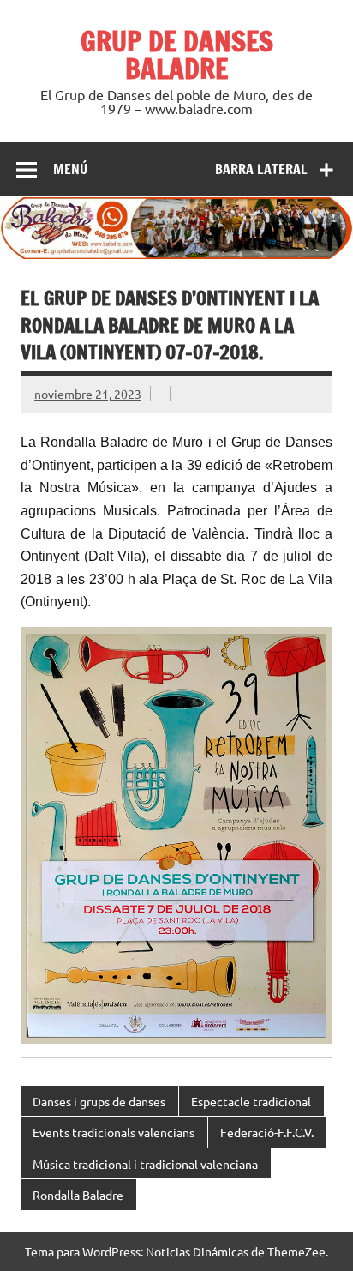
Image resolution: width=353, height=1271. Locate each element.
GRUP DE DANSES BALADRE (177, 54)
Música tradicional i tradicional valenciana (145, 1164)
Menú (70, 169)
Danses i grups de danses (99, 1101)
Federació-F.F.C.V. (267, 1132)
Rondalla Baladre (78, 1194)
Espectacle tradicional (251, 1101)
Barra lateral (261, 169)
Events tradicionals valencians (113, 1132)
